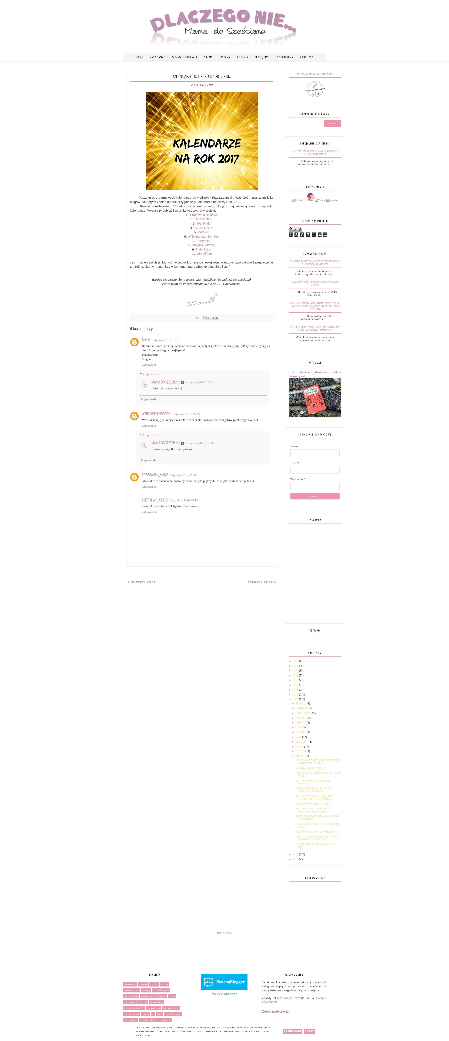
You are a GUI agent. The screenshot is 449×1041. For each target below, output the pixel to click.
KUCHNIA (242, 57)
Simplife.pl (204, 253)
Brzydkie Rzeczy (203, 245)
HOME (139, 57)
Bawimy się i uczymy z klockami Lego (315, 284)
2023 (296, 670)
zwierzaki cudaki (131, 1014)
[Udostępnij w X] (210, 318)
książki (166, 990)
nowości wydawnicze (134, 1008)
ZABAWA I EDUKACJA (184, 57)
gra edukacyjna (131, 996)
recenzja (143, 984)
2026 (296, 661)
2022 (296, 675)
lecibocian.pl (203, 219)
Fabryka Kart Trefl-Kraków (153, 996)
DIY (153, 1014)
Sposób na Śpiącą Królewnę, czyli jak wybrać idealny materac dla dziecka (315, 306)
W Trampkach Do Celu (203, 236)
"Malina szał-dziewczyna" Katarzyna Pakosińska (312, 810)
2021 (296, 680)
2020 (296, 685)
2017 (296, 699)
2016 (296, 854)
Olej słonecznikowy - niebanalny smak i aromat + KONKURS (315, 329)
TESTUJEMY (262, 57)
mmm (146, 339)
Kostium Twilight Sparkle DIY (315, 831)
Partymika (203, 241)
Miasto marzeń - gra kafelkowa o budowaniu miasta (315, 263)
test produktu (153, 1008)
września (302, 717)
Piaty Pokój (203, 249)
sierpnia (301, 722)
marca (300, 746)
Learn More (292, 1031)
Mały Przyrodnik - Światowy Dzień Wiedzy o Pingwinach (314, 797)
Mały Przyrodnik (171, 1008)
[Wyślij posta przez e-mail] (197, 317)
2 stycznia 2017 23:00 (183, 475)
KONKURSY (306, 57)
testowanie (129, 1002)
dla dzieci (154, 984)
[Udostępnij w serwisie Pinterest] (217, 318)
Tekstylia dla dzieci (155, 499)
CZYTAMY (224, 57)
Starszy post (260, 582)
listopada (302, 708)
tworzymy (142, 1002)
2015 (296, 859)
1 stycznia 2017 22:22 (186, 414)
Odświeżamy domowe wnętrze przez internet (315, 153)
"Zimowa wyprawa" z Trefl (312, 803)
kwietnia (301, 741)
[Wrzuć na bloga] (207, 318)
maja (299, 737)
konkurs (157, 990)
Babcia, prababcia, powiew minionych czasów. (312, 790)
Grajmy (164, 984)
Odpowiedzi (151, 374)
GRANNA (145, 1014)
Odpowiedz (149, 365)
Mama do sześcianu (165, 381)
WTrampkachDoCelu (156, 413)
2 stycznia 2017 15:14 (199, 443)
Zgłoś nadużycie (275, 1011)
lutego (300, 751)
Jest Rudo (203, 223)
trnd (159, 1014)
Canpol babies (156, 1002)
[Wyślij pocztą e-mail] (204, 318)
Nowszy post (143, 582)
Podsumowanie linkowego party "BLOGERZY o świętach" (317, 838)
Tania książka (130, 984)
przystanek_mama (155, 474)
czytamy (146, 990)
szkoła (172, 996)
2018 (296, 694)
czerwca (301, 732)
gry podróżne (130, 1020)
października (304, 713)
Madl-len (203, 232)
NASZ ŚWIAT (157, 57)
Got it (309, 1031)
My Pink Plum (203, 228)
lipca (299, 727)
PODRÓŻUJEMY (284, 57)
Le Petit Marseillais (162, 1020)
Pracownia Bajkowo (204, 215)
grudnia (301, 703)
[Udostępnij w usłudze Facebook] (214, 318)
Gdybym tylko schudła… (312, 768)
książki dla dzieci (131, 990)
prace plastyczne (173, 1014)
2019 (296, 689)
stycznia (301, 756)
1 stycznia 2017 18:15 (165, 340)
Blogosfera (145, 1020)
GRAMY (208, 57)
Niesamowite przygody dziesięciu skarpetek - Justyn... (318, 762)
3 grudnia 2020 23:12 (184, 500)
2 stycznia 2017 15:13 (199, 382)
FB (219, 284)
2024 (296, 665)
